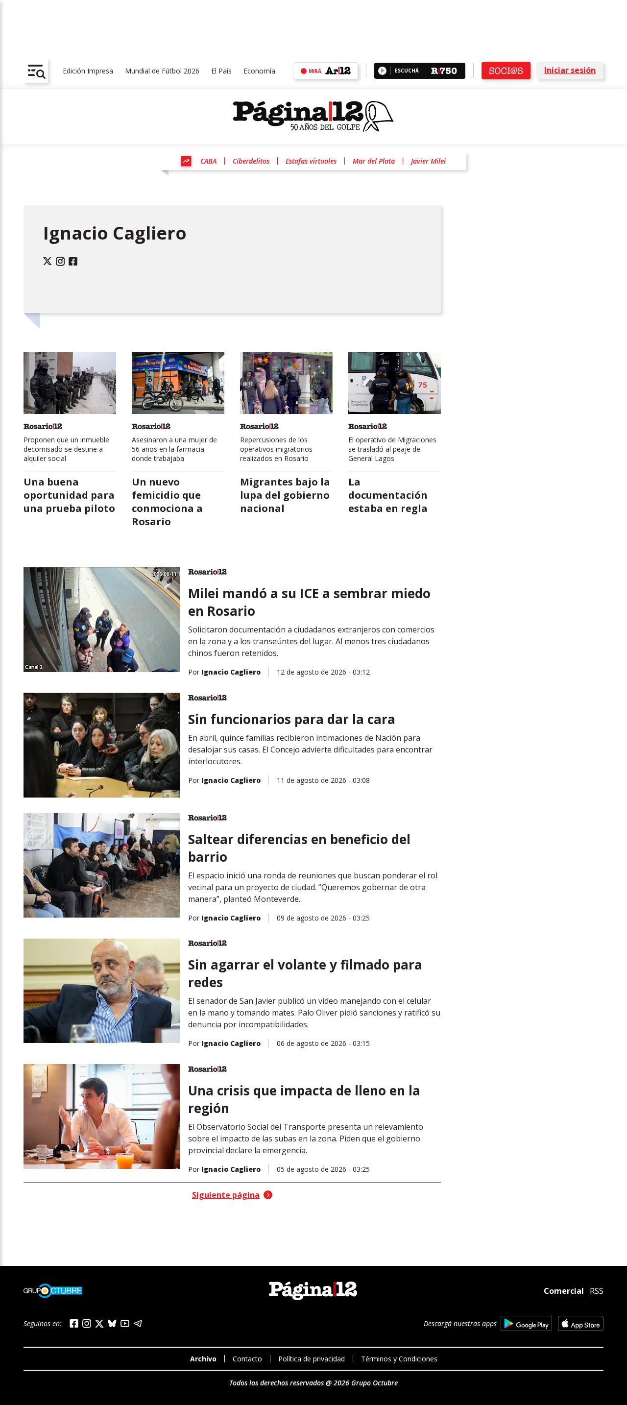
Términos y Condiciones (399, 1358)
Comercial (564, 1290)
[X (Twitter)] (47, 261)
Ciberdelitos (251, 161)
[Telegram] (137, 1323)
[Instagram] (60, 261)
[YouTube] (125, 1323)
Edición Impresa (88, 70)
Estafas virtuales (311, 161)
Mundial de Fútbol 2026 (162, 70)
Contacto (247, 1358)
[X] (99, 1323)
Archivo (203, 1358)
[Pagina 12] (313, 116)
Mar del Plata (374, 161)
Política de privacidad (311, 1358)
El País (221, 70)
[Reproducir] (382, 71)
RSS (596, 1290)
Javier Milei (428, 161)
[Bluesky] (112, 1323)
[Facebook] (73, 261)
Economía (259, 70)
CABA (208, 161)
